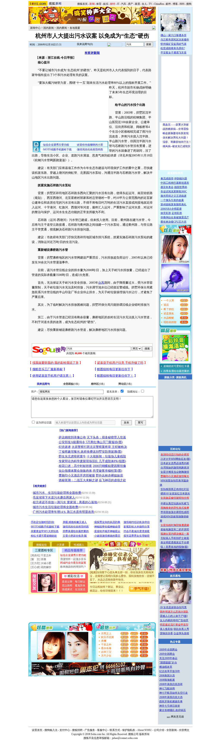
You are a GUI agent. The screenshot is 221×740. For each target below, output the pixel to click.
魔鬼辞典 (80, 585)
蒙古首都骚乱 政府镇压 (172, 710)
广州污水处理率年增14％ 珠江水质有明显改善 (63, 511)
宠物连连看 (166, 633)
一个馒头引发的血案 (172, 200)
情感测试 (67, 589)
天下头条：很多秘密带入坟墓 (106, 437)
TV (150, 3)
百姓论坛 (175, 448)
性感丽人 (79, 544)
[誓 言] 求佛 (38, 559)
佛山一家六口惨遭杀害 (173, 35)
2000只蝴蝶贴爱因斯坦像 (109, 466)
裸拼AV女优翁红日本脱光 (175, 493)
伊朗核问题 (180, 178)
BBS (182, 3)
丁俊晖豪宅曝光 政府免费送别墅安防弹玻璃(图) (90, 451)
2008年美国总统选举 (171, 684)
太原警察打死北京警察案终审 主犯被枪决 (99, 447)
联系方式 (115, 730)
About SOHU (144, 730)
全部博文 (184, 730)
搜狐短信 (41, 544)
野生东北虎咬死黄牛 (72, 456)
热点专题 (175, 641)
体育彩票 (166, 213)
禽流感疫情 (167, 178)
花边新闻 (67, 585)
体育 (98, 3)
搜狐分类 (169, 377)
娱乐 (105, 3)
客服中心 (102, 730)
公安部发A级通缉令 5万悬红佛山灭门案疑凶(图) (91, 442)
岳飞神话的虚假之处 (112, 480)
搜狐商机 (181, 377)
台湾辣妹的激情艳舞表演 (175, 467)
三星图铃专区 (44, 550)
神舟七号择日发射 (169, 705)
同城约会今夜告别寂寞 (73, 562)
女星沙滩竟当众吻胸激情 (175, 471)
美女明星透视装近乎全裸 (175, 542)
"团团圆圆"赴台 (168, 662)
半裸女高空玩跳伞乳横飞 (175, 503)
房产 (130, 3)
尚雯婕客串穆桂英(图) (107, 470)
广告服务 (90, 730)
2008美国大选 (167, 675)
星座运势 (67, 581)
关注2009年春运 (168, 658)
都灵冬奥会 (167, 187)
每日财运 (80, 581)
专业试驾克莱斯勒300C (174, 191)
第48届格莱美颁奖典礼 (173, 204)
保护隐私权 (128, 730)
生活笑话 (80, 589)
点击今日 (175, 9)
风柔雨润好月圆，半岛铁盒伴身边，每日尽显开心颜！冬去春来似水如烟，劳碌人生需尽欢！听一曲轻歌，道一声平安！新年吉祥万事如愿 (122, 583)
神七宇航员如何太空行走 (173, 692)
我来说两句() (85, 44)
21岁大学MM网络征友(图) (175, 458)
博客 (175, 3)
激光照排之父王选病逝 (173, 195)
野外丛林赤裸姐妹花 (109, 475)
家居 (137, 3)
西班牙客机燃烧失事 (171, 701)
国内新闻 (48, 27)
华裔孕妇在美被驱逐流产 (175, 217)
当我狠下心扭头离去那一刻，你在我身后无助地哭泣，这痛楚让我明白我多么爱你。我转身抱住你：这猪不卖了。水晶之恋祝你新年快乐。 (122, 572)
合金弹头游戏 (181, 633)
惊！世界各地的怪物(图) (174, 546)
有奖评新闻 (92, 53)
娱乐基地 (175, 575)
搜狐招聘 (77, 730)
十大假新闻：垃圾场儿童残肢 (106, 456)
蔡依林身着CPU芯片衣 (173, 221)
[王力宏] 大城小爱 (41, 563)
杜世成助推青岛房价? (173, 48)
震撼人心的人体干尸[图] (174, 616)
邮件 (168, 3)
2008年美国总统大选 (171, 697)
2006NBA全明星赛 (171, 208)
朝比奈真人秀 (181, 629)
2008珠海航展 (167, 679)
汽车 (123, 3)
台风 (101, 282)
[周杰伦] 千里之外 (41, 555)
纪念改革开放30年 (169, 671)
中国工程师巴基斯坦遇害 (175, 182)
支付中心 (65, 730)
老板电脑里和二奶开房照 (175, 529)
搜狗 (189, 3)
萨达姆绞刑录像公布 (72, 437)
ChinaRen (159, 3)
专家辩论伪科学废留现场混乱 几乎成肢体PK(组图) (92, 461)
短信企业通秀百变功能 (73, 555)
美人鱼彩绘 (166, 629)
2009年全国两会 (168, 649)
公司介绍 (159, 730)
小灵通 (60, 544)
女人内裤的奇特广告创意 (174, 620)
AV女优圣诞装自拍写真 (173, 607)
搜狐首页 (82, 3)
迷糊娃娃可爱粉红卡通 (176, 366)
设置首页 (37, 730)
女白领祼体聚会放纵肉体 (75, 470)
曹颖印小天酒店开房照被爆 (77, 475)
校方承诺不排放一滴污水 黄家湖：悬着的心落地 (65, 502)
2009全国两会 (167, 653)
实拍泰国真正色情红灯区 (175, 489)
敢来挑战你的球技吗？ (73, 566)
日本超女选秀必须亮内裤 (175, 463)
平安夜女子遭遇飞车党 (173, 52)
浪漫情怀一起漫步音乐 (73, 559)
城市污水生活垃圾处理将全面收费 (55, 507)
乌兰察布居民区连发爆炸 (175, 39)
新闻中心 (35, 27)
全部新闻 (171, 730)
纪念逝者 (65, 447)
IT (118, 3)
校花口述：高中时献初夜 (75, 466)
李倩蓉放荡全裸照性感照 (175, 512)
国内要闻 (62, 27)
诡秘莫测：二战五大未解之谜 (78, 480)
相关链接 (40, 485)
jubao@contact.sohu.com (125, 738)
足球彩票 (177, 213)
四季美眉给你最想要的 (176, 371)
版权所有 (144, 734)
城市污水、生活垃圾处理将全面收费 (57, 492)
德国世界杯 (180, 187)
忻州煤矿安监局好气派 (173, 43)
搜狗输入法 (50, 730)
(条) (71, 383)
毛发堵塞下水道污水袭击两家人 (54, 497)
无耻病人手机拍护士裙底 (175, 538)
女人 (144, 3)
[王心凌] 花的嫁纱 (41, 567)
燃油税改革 (165, 666)
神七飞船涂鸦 (167, 688)
